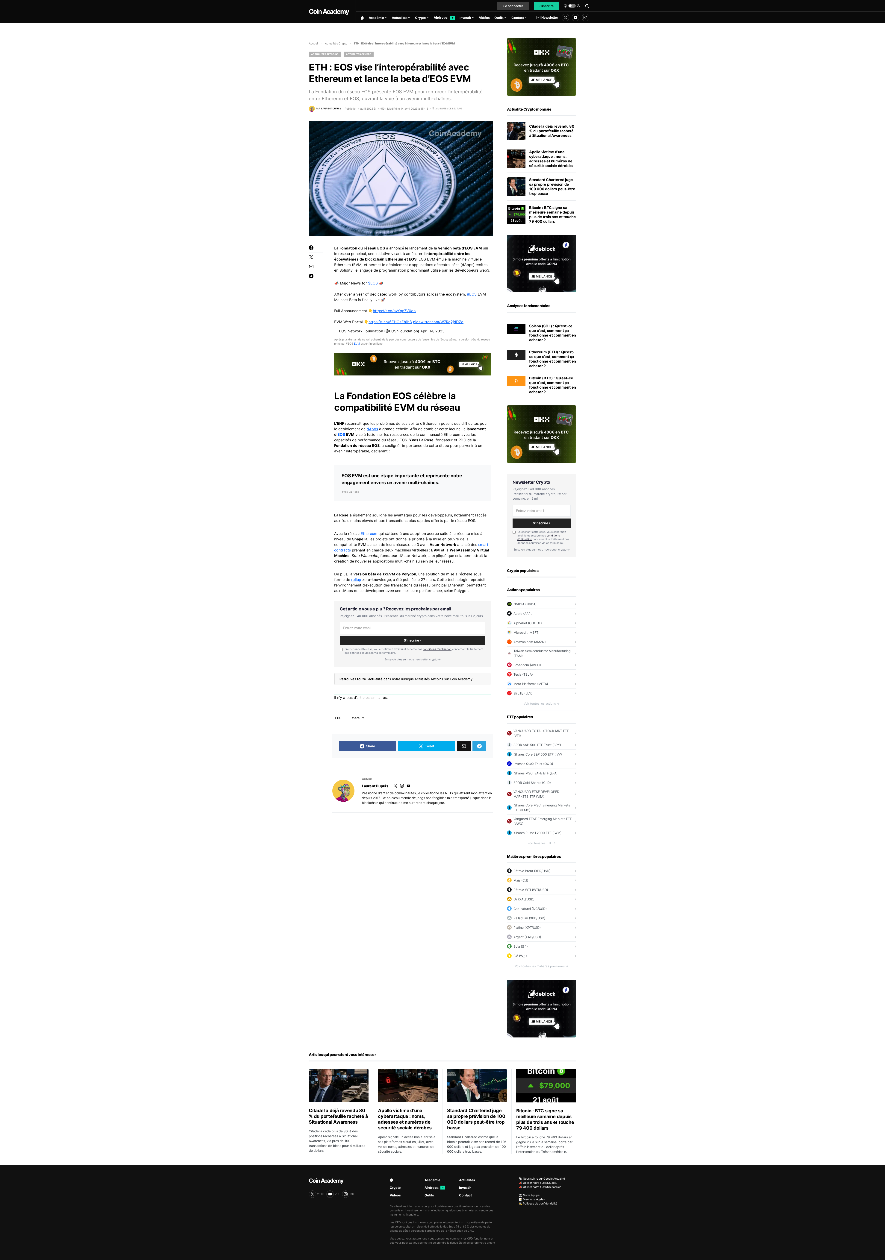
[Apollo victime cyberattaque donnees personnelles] (516, 158)
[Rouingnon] (343, 790)
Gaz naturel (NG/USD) (530, 909)
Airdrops (434, 1188)
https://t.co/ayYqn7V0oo (394, 310)
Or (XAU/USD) (523, 899)
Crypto (395, 1188)
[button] (572, 5)
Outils (429, 1195)
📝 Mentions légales (532, 1199)
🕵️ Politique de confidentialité (538, 1203)
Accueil (314, 43)
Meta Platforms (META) (530, 684)
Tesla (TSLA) (523, 674)
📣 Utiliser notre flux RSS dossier (540, 1187)
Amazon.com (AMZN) (529, 642)
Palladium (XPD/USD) (529, 918)
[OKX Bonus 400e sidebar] (541, 66)
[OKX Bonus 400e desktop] (412, 364)
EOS (341, 434)
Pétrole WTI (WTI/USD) (530, 890)
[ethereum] (516, 354)
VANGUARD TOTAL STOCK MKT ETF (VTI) (541, 733)
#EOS (472, 294)
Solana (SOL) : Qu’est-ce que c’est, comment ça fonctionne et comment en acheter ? (552, 333)
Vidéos (395, 1195)
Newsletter (549, 17)
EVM (357, 343)
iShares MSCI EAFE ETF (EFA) (535, 773)
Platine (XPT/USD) (527, 927)
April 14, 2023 (432, 331)
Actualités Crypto (336, 43)
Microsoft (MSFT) (526, 632)
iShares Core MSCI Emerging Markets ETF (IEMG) (541, 807)
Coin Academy (329, 11)
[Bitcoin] (516, 380)
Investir (465, 1188)
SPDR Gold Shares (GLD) (532, 783)
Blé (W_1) (520, 956)
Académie (432, 1180)
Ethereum (369, 533)
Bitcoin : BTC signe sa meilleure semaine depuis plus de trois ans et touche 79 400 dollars (552, 214)
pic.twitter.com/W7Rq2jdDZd (438, 321)
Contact (465, 1195)
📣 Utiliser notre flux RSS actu (538, 1182)
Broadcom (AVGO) (527, 665)
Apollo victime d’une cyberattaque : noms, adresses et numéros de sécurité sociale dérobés (551, 158)
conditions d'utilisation (437, 649)
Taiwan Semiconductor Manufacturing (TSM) (542, 653)
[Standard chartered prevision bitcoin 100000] (516, 186)
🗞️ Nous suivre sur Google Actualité (542, 1178)
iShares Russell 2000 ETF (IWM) (537, 833)
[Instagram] (585, 17)
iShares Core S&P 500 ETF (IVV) (537, 754)
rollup (356, 579)
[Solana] (516, 328)
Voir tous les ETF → (542, 843)
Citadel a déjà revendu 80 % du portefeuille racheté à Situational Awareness (551, 131)
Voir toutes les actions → (542, 703)
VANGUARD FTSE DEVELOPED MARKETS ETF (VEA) (536, 794)
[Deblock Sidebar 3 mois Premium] (541, 263)
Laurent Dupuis (375, 786)
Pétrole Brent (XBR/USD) (531, 871)
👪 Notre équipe (529, 1195)
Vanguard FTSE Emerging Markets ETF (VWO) (542, 821)
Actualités (467, 1180)
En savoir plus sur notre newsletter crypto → (412, 659)
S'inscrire (547, 6)
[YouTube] (575, 17)
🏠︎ (391, 1180)
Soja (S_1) (520, 946)
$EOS (373, 283)
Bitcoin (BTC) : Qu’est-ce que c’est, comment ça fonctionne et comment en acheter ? (552, 385)
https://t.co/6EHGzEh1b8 (390, 321)
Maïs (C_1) (520, 880)
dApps (372, 429)
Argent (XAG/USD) (527, 937)
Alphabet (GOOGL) (527, 623)
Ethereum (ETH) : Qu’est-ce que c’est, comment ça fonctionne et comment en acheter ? (552, 359)
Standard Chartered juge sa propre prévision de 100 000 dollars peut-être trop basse (552, 186)
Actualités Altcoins (325, 54)
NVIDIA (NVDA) (525, 604)
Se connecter (513, 6)
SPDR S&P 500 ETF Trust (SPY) (537, 745)
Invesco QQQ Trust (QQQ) (533, 764)
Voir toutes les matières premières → (541, 966)
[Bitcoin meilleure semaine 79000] (516, 214)
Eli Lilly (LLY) (522, 693)
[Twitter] (565, 17)
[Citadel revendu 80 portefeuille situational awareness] (516, 131)
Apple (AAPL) (523, 613)
